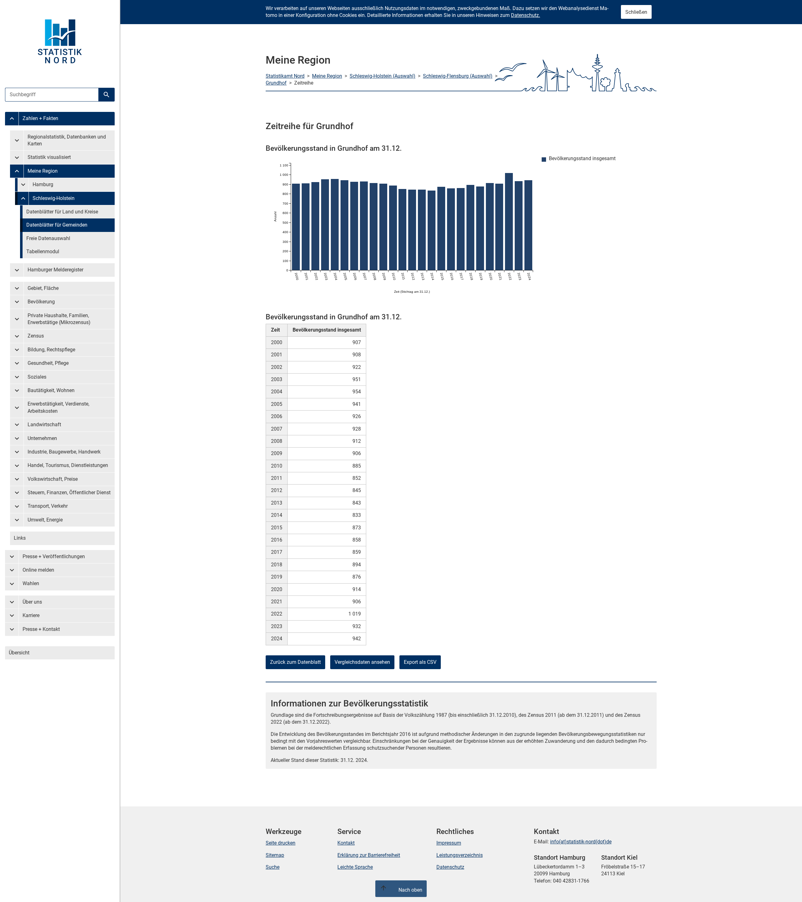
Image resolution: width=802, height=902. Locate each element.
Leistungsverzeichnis (459, 855)
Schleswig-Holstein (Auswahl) (382, 76)
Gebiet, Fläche (43, 288)
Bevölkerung (41, 302)
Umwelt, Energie (45, 520)
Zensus (36, 336)
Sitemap (275, 855)
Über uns (32, 602)
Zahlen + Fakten (40, 118)
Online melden (38, 570)
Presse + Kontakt (41, 629)
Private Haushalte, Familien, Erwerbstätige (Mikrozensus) (59, 318)
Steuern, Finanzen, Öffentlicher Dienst (69, 493)
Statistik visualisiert (49, 157)
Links (20, 538)
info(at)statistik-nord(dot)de (581, 842)
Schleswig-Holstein (54, 198)
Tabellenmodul (42, 251)
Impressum (448, 843)
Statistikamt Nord (285, 76)
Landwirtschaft (44, 424)
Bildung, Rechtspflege (51, 350)
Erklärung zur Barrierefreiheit (368, 855)
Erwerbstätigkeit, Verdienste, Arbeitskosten (58, 407)
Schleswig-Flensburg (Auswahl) (457, 76)
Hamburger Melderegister (55, 270)
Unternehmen (42, 438)
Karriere (31, 615)
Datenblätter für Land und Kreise (62, 212)
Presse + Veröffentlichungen (54, 556)
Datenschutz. (525, 15)
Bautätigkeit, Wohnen (51, 390)
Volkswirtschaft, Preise (53, 479)
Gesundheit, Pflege (48, 363)
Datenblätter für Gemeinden (56, 225)
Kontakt (346, 843)
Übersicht (19, 653)
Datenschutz (450, 867)
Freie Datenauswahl (48, 238)
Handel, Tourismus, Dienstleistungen (68, 465)
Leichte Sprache (355, 867)
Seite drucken (280, 843)
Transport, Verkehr (48, 506)
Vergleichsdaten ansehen (362, 662)
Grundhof (276, 83)
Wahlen (31, 583)
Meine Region (43, 171)
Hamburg (43, 184)
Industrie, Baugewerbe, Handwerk (64, 452)
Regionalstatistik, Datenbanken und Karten (67, 140)
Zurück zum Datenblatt (295, 662)
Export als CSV (420, 662)
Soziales (37, 377)
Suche (272, 867)
